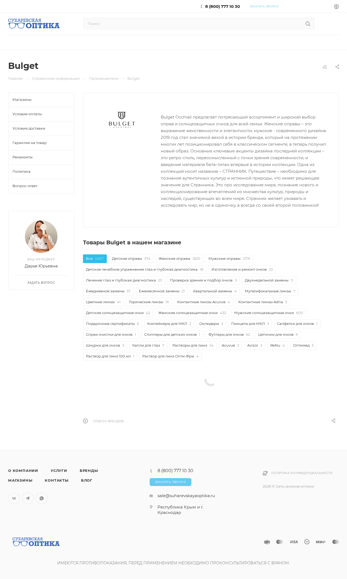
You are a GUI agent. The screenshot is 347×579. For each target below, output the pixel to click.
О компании (23, 470)
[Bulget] (122, 120)
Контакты (56, 480)
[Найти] (307, 23)
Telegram (28, 498)
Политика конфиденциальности (302, 473)
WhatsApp (41, 498)
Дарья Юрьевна (41, 265)
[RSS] (325, 66)
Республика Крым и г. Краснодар (180, 509)
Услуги (59, 470)
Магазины (20, 480)
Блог (86, 480)
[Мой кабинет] (336, 7)
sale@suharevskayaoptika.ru (186, 495)
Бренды (89, 470)
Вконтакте (14, 498)
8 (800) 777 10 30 (222, 6)
